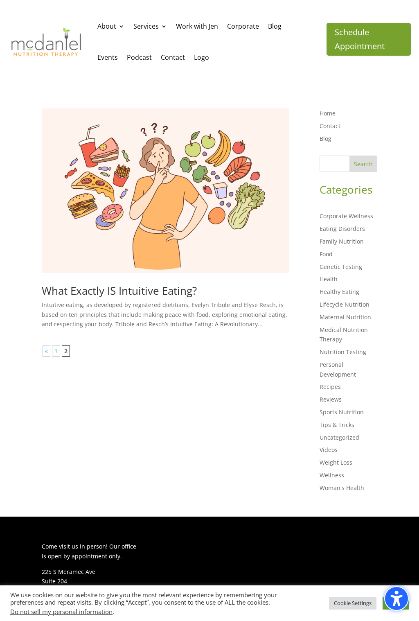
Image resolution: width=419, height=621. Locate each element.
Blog (325, 138)
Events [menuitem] (107, 57)
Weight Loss (336, 462)
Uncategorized (339, 437)
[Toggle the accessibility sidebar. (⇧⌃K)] (396, 598)
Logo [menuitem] (201, 57)
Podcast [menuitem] (139, 57)
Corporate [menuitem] (243, 26)
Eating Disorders (342, 229)
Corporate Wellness (346, 216)
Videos (329, 450)
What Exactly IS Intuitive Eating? (119, 290)
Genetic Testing (341, 267)
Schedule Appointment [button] (360, 39)
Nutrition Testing (343, 352)
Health (329, 279)
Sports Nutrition (342, 412)
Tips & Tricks (337, 425)
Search (363, 164)
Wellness (332, 475)
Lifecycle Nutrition (344, 304)
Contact (330, 126)
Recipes (330, 387)
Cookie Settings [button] (353, 603)
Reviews (331, 399)
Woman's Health (342, 488)
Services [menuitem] (146, 26)
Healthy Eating (339, 292)
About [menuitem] (106, 26)
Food (326, 254)
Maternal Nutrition (345, 317)
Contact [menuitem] (173, 57)
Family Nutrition (342, 241)
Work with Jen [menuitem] (197, 26)
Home (328, 113)
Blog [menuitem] (275, 26)
